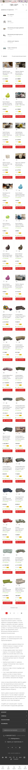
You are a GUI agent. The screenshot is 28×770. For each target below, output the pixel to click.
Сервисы (3, 716)
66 (21, 613)
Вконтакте (8, 747)
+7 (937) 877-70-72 (10, 735)
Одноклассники (16, 747)
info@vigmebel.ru (15, 738)
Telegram (12, 747)
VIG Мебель (4, 723)
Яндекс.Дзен (19, 747)
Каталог (3, 712)
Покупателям (5, 719)
